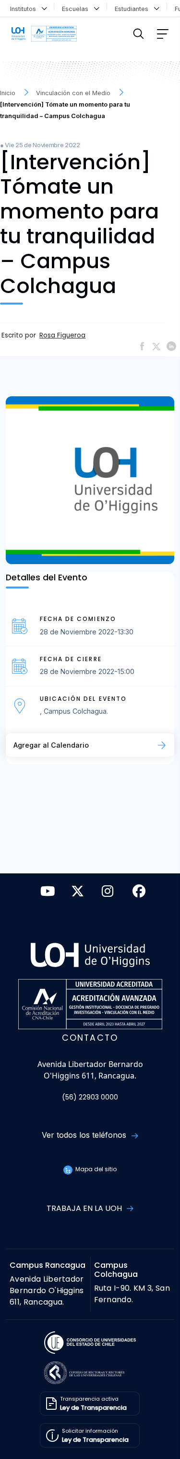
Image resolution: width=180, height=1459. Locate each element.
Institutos (25, 8)
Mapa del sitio (95, 1169)
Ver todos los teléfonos (85, 1135)
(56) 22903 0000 (90, 1097)
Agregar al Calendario (51, 745)
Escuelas (77, 8)
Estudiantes (133, 8)
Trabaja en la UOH (85, 1208)
